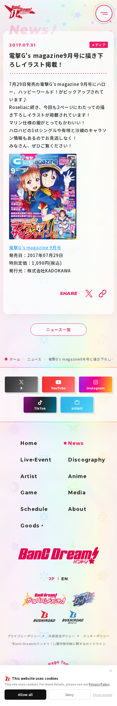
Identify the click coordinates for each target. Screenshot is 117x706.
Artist (28, 476)
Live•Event (35, 459)
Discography (86, 459)
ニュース (34, 359)
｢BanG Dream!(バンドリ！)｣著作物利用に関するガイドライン (58, 644)
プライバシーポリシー (23, 636)
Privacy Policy (99, 684)
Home (28, 443)
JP (52, 578)
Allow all (25, 694)
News (76, 443)
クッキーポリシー (96, 636)
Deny (69, 694)
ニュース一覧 (58, 329)
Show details (102, 695)
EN (64, 578)
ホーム (14, 359)
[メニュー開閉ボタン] (103, 13)
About (77, 509)
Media (77, 492)
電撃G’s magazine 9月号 (35, 247)
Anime (77, 476)
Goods (29, 525)
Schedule (34, 509)
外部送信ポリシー (62, 636)
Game (28, 492)
